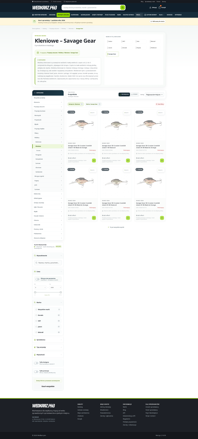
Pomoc (158, 1)
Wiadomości (104, 410)
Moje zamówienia (83, 413)
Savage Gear (79, 28)
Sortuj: (142, 94)
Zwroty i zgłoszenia (106, 416)
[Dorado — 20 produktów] (126, 48)
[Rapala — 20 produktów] (140, 48)
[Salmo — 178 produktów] (112, 41)
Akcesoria (52, 15)
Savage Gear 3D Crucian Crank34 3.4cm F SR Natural (114, 146)
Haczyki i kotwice (128, 15)
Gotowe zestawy (83, 410)
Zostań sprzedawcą (152, 407)
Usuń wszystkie (48, 386)
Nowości (169, 15)
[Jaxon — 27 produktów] (112, 48)
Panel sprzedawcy (152, 410)
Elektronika (75, 15)
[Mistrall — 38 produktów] (155, 41)
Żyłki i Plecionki (110, 15)
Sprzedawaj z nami (150, 1)
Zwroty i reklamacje (129, 425)
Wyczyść (58, 246)
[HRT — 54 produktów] (126, 41)
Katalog (45, 28)
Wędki (119, 15)
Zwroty (164, 1)
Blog (142, 1)
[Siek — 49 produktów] (140, 41)
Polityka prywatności (130, 422)
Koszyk (80, 419)
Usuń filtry (161, 104)
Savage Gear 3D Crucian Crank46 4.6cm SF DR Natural (114, 204)
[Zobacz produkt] (94, 160)
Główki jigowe (85, 15)
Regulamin (126, 419)
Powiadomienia (105, 413)
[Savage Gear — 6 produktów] (112, 54)
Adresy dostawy (105, 407)
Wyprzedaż (178, 15)
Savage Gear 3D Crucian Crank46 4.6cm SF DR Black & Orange (80, 204)
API (124, 413)
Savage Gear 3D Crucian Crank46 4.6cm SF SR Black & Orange (148, 204)
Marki (125, 407)
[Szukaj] (122, 7)
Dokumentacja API (129, 416)
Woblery (63, 28)
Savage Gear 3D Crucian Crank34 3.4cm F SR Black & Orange (80, 146)
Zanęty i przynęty (97, 15)
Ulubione (81, 416)
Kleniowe (71, 28)
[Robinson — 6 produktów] (155, 48)
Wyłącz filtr (47, 295)
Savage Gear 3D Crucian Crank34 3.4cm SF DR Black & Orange (148, 146)
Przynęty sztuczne (63, 15)
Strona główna (36, 28)
